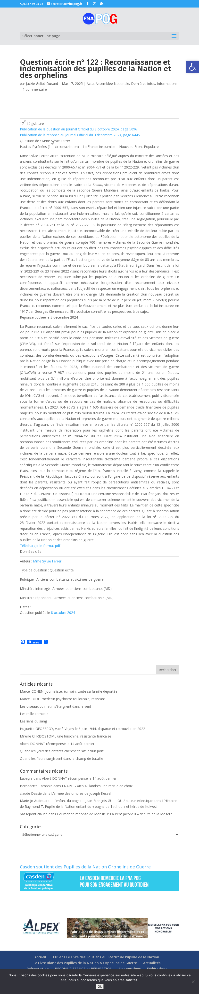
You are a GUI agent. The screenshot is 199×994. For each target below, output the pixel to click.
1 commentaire (35, 89)
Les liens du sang (33, 721)
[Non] (193, 981)
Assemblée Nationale (112, 83)
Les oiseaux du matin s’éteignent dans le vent (55, 706)
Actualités (151, 963)
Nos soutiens (130, 968)
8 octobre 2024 (63, 612)
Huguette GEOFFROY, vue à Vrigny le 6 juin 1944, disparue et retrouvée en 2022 (82, 728)
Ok (100, 986)
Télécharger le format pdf (40, 545)
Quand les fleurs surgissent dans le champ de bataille (61, 758)
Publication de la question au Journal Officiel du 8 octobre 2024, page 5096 (78, 129)
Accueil (40, 957)
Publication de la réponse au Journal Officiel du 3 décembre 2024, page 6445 (80, 135)
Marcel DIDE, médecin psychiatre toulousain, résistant (62, 699)
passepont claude (34, 814)
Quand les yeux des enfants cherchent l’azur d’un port (62, 751)
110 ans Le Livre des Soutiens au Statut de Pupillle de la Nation (105, 957)
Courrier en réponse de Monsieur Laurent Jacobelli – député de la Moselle (115, 814)
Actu (90, 83)
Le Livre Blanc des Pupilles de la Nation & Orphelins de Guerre (85, 963)
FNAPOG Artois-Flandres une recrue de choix (97, 786)
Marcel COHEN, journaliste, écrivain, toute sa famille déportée (68, 691)
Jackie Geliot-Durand (42, 83)
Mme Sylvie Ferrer (47, 561)
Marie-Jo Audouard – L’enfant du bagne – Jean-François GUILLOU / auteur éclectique (86, 800)
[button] (192, 67)
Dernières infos (143, 83)
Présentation (38, 968)
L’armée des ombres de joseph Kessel (81, 793)
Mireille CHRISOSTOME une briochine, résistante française (65, 736)
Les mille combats (34, 713)
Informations (167, 83)
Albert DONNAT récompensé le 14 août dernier (57, 743)
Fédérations (157, 968)
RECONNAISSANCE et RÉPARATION (83, 968)
